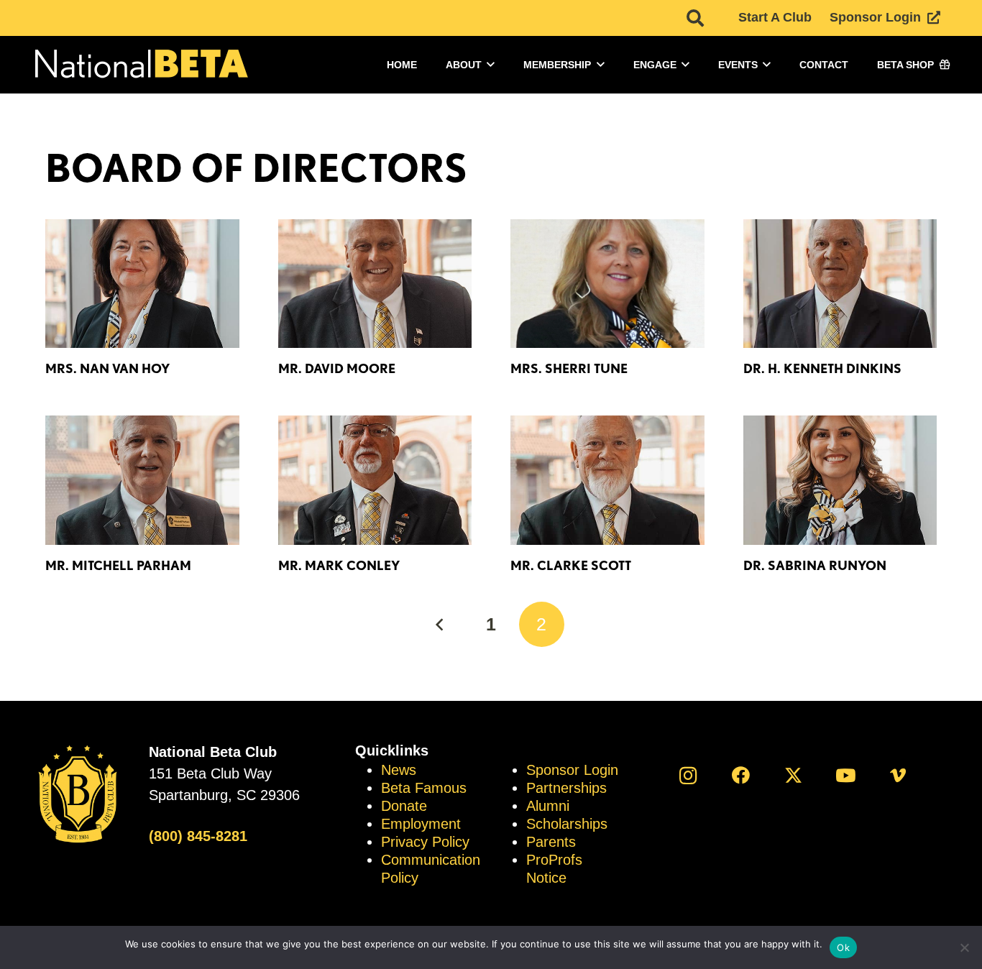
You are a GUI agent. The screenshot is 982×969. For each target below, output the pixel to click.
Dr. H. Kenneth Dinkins (822, 368)
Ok (843, 947)
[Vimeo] (898, 775)
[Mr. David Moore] (375, 284)
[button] (695, 18)
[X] (793, 775)
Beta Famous (424, 788)
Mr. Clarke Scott (570, 565)
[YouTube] (845, 775)
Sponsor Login (572, 770)
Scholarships (566, 824)
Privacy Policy (425, 842)
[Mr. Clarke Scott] (607, 480)
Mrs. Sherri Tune (569, 368)
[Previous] (440, 624)
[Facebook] (740, 775)
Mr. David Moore (336, 368)
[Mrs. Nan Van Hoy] (142, 284)
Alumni (547, 806)
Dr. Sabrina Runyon (814, 565)
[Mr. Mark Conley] (375, 480)
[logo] (140, 65)
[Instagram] (688, 775)
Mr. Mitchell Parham (118, 565)
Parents (551, 842)
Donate (404, 806)
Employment (421, 824)
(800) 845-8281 (198, 836)
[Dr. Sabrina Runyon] (840, 480)
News (398, 770)
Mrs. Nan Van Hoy (107, 368)
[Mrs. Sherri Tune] (607, 284)
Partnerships (566, 788)
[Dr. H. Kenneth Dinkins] (840, 284)
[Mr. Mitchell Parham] (142, 480)
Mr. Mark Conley (339, 565)
